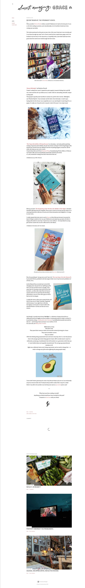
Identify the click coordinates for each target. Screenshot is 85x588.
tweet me (48, 397)
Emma (48, 217)
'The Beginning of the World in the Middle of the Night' (50, 208)
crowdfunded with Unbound (44, 320)
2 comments (31, 489)
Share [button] (13, 17)
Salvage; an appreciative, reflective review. (42, 571)
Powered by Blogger (43, 581)
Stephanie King (46, 151)
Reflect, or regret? (33, 487)
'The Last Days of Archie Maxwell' (61, 277)
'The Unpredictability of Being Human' (37, 144)
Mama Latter (54, 272)
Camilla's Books (45, 80)
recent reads (14, 24)
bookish (13, 23)
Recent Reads (37, 24)
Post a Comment (32, 531)
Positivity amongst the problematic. (40, 529)
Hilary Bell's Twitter (41, 323)
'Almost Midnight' (31, 88)
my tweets (58, 385)
